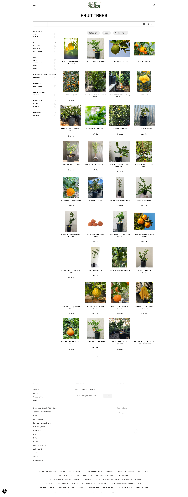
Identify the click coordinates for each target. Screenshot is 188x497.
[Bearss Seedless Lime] (119, 48)
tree (35, 34)
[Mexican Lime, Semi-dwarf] (95, 115)
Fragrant (37, 77)
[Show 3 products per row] (148, 24)
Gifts (35, 416)
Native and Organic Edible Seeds (45, 408)
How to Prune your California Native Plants (95, 488)
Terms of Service (65, 475)
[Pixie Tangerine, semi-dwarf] (144, 257)
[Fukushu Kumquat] (119, 115)
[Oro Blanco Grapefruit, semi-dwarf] (119, 151)
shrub (35, 37)
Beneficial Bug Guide (96, 492)
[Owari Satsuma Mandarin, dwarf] (70, 115)
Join (108, 395)
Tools (35, 404)
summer (36, 106)
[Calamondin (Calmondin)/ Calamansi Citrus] (144, 328)
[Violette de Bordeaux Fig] (120, 187)
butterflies (37, 86)
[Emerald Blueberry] (144, 187)
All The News (124, 475)
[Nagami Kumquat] (144, 48)
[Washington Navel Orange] (119, 328)
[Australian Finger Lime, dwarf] (144, 151)
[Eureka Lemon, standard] (95, 328)
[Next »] (117, 356)
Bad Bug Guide (113, 492)
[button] (93, 32)
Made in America (39, 445)
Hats (35, 438)
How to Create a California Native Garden (61, 483)
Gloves (35, 434)
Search (35, 457)
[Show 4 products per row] (152, 24)
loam (35, 66)
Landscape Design (130, 492)
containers (37, 63)
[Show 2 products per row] (144, 24)
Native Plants (38, 460)
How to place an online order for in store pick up (95, 475)
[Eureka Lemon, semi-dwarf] (95, 48)
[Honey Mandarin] (95, 187)
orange (36, 95)
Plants (35, 393)
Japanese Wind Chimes (42, 412)
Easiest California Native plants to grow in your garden (118, 479)
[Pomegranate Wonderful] (95, 151)
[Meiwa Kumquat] (71, 81)
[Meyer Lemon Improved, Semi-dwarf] (71, 48)
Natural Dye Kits (39, 427)
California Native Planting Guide (95, 483)
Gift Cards (37, 431)
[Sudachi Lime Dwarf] (144, 115)
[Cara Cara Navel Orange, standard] (119, 81)
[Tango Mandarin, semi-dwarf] (95, 221)
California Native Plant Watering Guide (132, 488)
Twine (35, 453)
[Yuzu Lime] (144, 81)
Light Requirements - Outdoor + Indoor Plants (66, 492)
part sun (36, 48)
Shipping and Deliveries (93, 471)
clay (35, 60)
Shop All (36, 390)
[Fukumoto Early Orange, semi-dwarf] (71, 221)
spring (36, 103)
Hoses (35, 442)
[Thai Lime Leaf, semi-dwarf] (119, 257)
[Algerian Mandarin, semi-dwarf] (120, 221)
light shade (38, 51)
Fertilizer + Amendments (42, 423)
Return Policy (74, 471)
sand (35, 68)
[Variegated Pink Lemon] (71, 151)
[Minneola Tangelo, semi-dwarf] (71, 328)
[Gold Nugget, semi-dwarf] (71, 187)
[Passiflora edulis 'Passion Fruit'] (95, 81)
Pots (35, 401)
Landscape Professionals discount (120, 471)
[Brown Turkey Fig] (95, 257)
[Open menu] (36, 5)
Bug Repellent (38, 419)
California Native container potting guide (57, 488)
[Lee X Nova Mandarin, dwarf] (95, 292)
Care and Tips (38, 397)
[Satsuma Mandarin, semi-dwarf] (144, 221)
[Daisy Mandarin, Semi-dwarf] (120, 292)
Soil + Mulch (37, 449)
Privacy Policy (143, 471)
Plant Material (46, 471)
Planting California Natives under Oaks (128, 483)
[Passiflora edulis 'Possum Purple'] (70, 292)
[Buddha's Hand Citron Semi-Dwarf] (144, 292)
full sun (36, 45)
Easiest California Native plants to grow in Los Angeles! (69, 479)
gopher (36, 115)
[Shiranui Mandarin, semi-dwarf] (70, 257)
